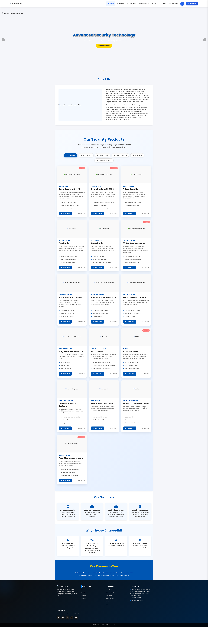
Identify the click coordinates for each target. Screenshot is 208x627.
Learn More (66, 213)
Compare (82, 213)
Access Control (103, 155)
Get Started (104, 45)
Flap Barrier (109, 595)
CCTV (107, 601)
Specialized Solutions (105, 160)
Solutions (144, 3)
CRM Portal (192, 3)
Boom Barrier (109, 590)
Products (132, 3)
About (121, 3)
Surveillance (138, 155)
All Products (71, 155)
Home (112, 3)
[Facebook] (58, 617)
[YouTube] (76, 617)
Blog (155, 3)
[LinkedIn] (71, 617)
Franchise (175, 3)
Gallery (164, 3)
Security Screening (121, 155)
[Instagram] (67, 617)
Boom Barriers (87, 155)
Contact (83, 598)
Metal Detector (110, 598)
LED (106, 604)
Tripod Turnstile (110, 593)
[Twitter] (63, 617)
